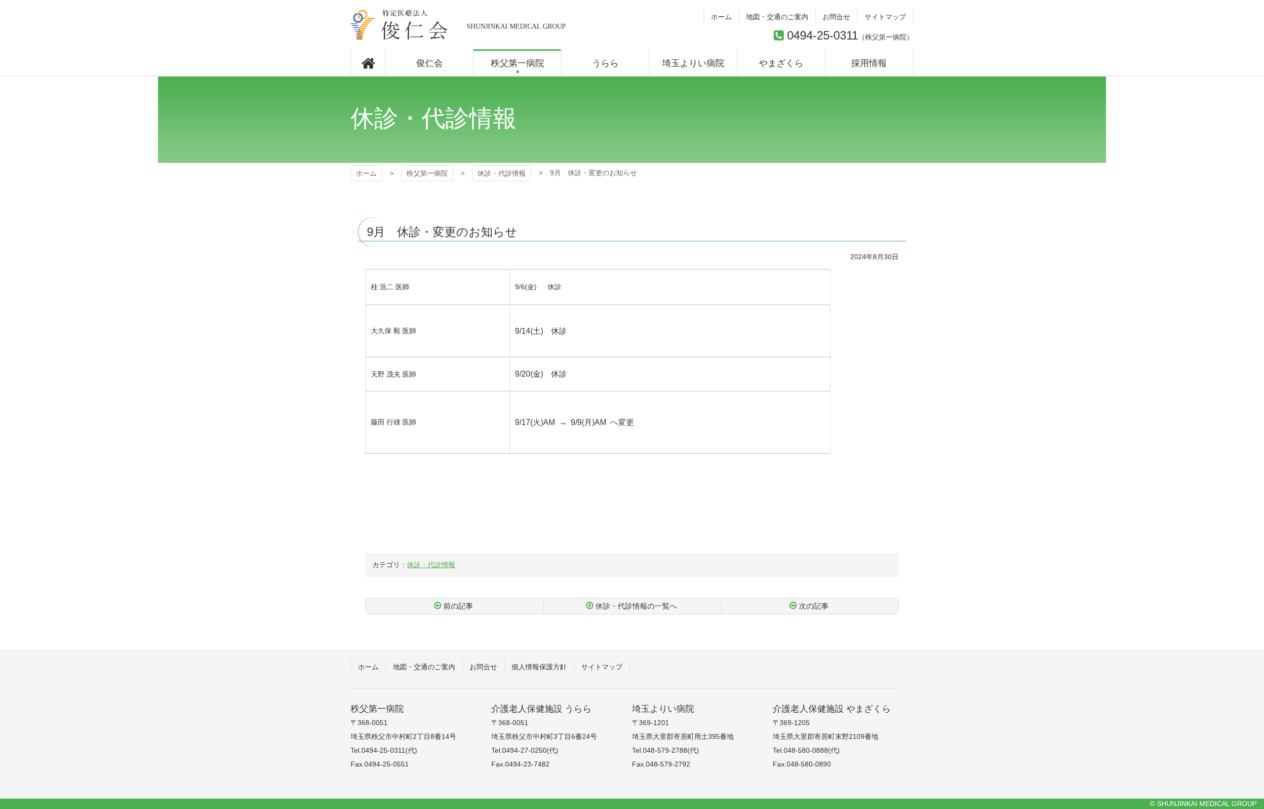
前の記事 (458, 606)
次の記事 (814, 606)
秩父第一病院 (399, 24)
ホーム (366, 173)
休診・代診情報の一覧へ (636, 606)
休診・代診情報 (501, 173)
